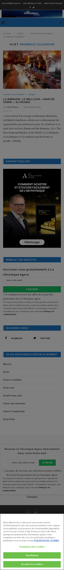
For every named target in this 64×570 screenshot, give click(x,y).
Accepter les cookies (32, 564)
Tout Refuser (32, 555)
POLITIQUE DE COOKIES (46, 540)
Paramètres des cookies (32, 546)
